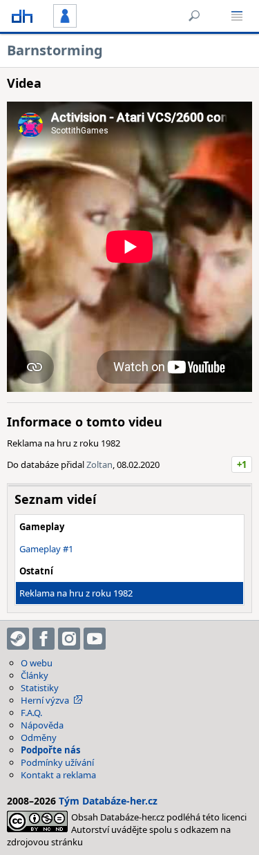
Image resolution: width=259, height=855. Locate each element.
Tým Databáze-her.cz (108, 800)
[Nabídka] (237, 15)
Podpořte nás (50, 750)
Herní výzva (45, 700)
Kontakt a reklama (58, 775)
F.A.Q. (31, 712)
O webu (36, 663)
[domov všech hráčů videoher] (22, 15)
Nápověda (42, 725)
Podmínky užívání (57, 762)
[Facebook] (43, 639)
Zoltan (99, 464)
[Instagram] (69, 639)
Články (34, 675)
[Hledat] (194, 15)
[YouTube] (95, 639)
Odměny (39, 737)
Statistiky (40, 688)
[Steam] (18, 639)
